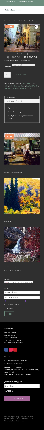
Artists (11, 21)
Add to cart (20, 74)
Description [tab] (11, 97)
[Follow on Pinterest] (15, 350)
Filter (9, 313)
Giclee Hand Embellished (17, 86)
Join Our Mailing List (13, 382)
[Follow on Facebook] (6, 350)
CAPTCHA (8, 391)
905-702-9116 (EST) (11, 333)
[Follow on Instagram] (11, 350)
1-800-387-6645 (10, 1)
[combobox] (18, 282)
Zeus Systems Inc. (18, 421)
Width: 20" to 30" (13, 88)
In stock (10, 309)
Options (8, 66)
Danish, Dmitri (18, 21)
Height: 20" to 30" (32, 86)
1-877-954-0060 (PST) (12, 340)
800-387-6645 (9, 335)
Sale (5, 88)
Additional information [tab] (15, 101)
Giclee (6, 86)
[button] (36, 27)
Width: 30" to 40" (26, 88)
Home (6, 21)
